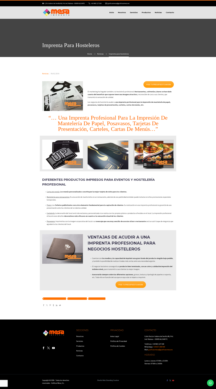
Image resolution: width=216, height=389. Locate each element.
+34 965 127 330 (96, 3)
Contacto (170, 12)
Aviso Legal (114, 336)
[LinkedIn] (57, 305)
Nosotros (122, 12)
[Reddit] (60, 305)
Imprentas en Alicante (97, 299)
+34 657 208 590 (159, 347)
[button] (210, 383)
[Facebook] (44, 305)
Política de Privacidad (118, 341)
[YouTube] (173, 380)
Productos (146, 12)
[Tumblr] (53, 305)
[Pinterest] (50, 305)
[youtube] (53, 348)
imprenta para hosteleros (77, 299)
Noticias (158, 12)
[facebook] (43, 348)
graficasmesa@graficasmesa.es (118, 3)
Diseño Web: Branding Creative (108, 380)
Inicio (111, 12)
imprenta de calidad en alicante (54, 299)
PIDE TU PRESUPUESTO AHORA (158, 84)
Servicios (134, 12)
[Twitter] (47, 305)
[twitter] (48, 348)
